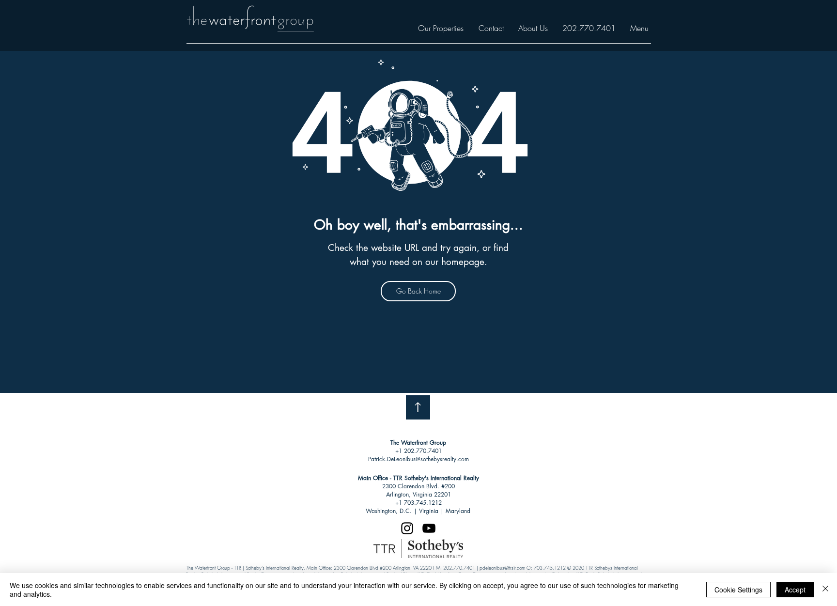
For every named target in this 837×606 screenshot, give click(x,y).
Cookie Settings (738, 589)
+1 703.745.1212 (418, 502)
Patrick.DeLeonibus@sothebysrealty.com (418, 459)
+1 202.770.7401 (418, 451)
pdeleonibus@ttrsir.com (502, 567)
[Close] (825, 589)
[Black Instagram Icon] (407, 528)
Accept (795, 589)
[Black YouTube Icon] (429, 528)
